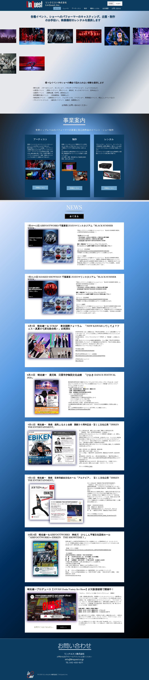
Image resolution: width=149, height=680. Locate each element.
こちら (90, 466)
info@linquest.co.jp (74, 659)
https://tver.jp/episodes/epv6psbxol (84, 350)
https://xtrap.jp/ (79, 361)
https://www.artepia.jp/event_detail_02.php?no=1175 (101, 515)
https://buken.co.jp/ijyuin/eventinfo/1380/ (79, 409)
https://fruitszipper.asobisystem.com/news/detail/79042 (90, 355)
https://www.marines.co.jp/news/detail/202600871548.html (93, 251)
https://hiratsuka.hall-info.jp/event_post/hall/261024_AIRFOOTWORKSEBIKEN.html (88, 550)
